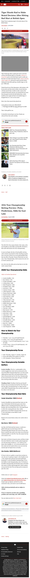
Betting (7, 536)
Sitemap (19, 551)
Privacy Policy (4, 547)
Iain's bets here (17, 498)
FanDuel (19, 398)
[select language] (22, 4)
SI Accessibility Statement (7, 551)
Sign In (26, 4)
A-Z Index (3, 554)
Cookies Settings (5, 556)
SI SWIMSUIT (7, 1)
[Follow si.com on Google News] (26, 121)
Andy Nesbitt (4, 25)
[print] (10, 185)
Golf (6, 192)
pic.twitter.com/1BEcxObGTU (14, 105)
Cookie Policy (20, 547)
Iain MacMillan (4, 217)
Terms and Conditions (22, 549)
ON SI (2, 1)
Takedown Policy (4, 549)
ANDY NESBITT (11, 174)
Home (2, 192)
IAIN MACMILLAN (12, 518)
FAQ (18, 554)
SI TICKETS (23, 1)
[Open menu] (2, 4)
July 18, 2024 (23, 106)
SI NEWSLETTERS (15, 1)
